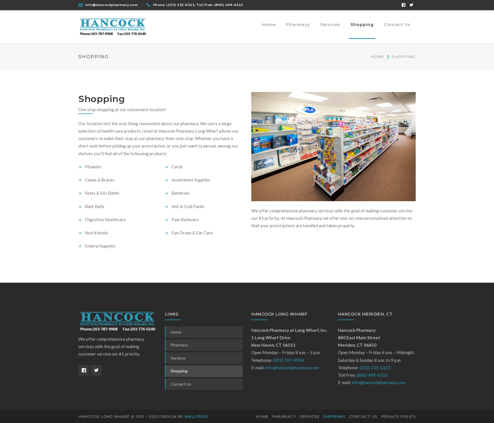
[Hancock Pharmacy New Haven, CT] (112, 26)
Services (178, 358)
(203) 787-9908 (288, 360)
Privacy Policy (398, 416)
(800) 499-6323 (228, 5)
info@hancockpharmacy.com (111, 5)
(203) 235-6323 (180, 5)
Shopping (179, 370)
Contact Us (181, 384)
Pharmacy (179, 344)
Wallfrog (196, 416)
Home (377, 56)
